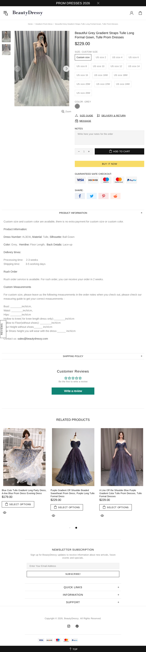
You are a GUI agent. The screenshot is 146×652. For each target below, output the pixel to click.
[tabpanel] (24, 475)
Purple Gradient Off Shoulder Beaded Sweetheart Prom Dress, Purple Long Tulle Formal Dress (73, 493)
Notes (79, 128)
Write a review (73, 390)
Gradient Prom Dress (44, 24)
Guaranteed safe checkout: (93, 174)
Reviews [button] (1, 329)
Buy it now (109, 164)
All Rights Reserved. (90, 618)
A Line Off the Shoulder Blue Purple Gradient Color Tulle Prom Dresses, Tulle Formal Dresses (120, 493)
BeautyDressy (27, 13)
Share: (79, 190)
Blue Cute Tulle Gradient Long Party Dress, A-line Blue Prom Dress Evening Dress (24, 492)
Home (30, 24)
